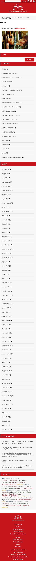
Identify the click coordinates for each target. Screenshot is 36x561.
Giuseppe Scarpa (25, 490)
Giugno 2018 (5, 316)
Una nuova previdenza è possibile (11, 157)
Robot (14, 501)
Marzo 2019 (5, 278)
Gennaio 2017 (6, 387)
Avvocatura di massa (17, 482)
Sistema (13, 503)
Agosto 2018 (5, 308)
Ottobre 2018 (5, 299)
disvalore (8, 490)
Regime (3, 501)
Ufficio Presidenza (22, 503)
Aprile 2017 (5, 375)
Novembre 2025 (6, 190)
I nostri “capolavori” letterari (18, 550)
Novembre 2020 (6, 203)
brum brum (20, 484)
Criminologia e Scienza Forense (11, 90)
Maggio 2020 (5, 224)
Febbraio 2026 (6, 182)
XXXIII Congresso (23, 505)
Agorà (7, 478)
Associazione (22, 480)
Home (3, 17)
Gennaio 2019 (6, 287)
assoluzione (6, 482)
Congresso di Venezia (24, 486)
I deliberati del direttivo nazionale (11, 103)
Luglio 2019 (5, 262)
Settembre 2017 (6, 354)
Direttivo (17, 527)
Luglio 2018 (5, 312)
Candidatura (26, 484)
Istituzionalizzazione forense (12, 494)
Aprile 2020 (5, 228)
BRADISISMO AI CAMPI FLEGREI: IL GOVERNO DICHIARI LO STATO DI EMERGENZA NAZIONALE (17, 442)
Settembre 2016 (6, 404)
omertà (31, 498)
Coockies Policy (18, 531)
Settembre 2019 (6, 257)
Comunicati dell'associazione (10, 77)
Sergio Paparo (6, 503)
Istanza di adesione (18, 529)
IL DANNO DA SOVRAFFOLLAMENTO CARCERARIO (15, 18)
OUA (16, 500)
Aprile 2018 (5, 325)
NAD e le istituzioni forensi (9, 124)
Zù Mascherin (5, 507)
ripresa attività (9, 501)
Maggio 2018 (5, 320)
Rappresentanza (25, 500)
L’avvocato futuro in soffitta (18, 554)
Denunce (4, 490)
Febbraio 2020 (6, 236)
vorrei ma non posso (9, 505)
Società (4, 149)
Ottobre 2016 (5, 400)
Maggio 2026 (5, 174)
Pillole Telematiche (7, 132)
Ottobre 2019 (5, 253)
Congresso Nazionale (9, 488)
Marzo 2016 (5, 425)
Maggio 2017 (5, 371)
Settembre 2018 (6, 304)
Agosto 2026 (5, 169)
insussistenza (11, 492)
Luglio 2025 (5, 199)
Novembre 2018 (6, 295)
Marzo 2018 (5, 329)
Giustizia (4, 492)
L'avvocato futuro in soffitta (9, 115)
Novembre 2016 (6, 396)
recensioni (5, 140)
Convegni (4, 86)
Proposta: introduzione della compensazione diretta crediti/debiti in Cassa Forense (17, 448)
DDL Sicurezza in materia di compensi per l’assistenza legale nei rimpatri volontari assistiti (17, 466)
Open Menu (2, 2)
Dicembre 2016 (6, 392)
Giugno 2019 (5, 266)
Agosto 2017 (5, 358)
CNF (9, 486)
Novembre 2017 (6, 345)
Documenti (5, 98)
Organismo (5, 500)
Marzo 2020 (5, 232)
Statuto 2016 (18, 524)
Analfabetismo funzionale (9, 480)
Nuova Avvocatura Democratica (19, 498)
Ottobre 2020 (5, 207)
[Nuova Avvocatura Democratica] (18, 13)
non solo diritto (6, 498)
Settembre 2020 (6, 211)
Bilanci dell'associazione (9, 73)
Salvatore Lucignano (20, 28)
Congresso (13, 486)
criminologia (21, 488)
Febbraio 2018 (6, 333)
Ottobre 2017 (5, 350)
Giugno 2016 (5, 417)
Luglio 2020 (5, 216)
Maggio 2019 (5, 270)
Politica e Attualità (7, 136)
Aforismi (4, 69)
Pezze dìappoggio (18, 552)
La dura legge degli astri (8, 119)
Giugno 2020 (5, 220)
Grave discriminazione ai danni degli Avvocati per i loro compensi (17, 461)
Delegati (29, 488)
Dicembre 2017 (6, 341)
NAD (30, 496)
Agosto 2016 (5, 408)
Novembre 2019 (6, 249)
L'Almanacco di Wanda (8, 111)
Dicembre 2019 (6, 245)
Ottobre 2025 (5, 195)
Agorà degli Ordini (14, 478)
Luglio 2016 (5, 413)
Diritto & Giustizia (9, 17)
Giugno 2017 (5, 366)
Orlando (12, 500)
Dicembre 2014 (6, 429)
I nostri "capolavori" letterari (10, 107)
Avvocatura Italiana (9, 484)
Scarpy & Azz (5, 145)
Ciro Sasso (4, 486)
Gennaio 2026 (6, 186)
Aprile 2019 (5, 274)
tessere (4, 153)
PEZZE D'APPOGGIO (7, 128)
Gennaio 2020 (6, 241)
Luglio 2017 (5, 362)
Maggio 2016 (5, 421)
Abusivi (3, 478)
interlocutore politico (23, 492)
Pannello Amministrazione (18, 534)
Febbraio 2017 (6, 383)
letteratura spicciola (10, 496)
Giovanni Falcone (15, 490)
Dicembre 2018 (6, 291)
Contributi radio (6, 82)
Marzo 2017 (5, 379)
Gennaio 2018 (6, 337)
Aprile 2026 (5, 178)
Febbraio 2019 (6, 283)
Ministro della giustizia (23, 496)
